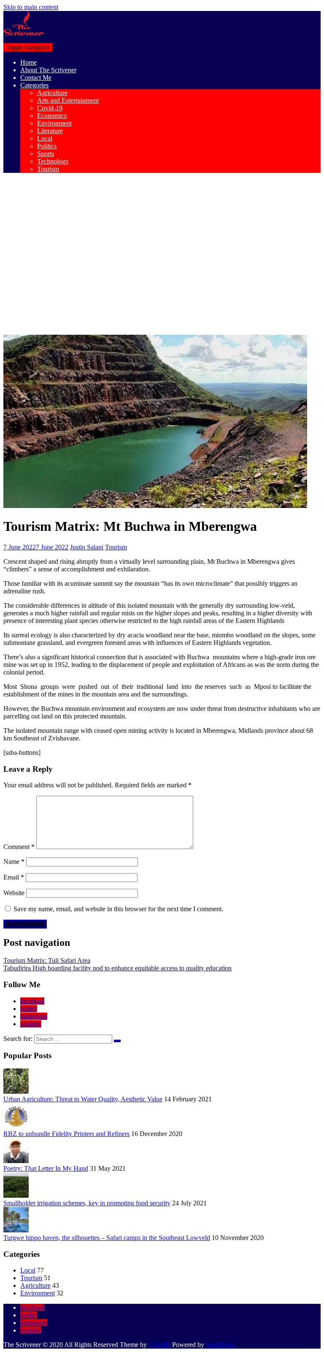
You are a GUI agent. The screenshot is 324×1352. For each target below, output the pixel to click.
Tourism (48, 168)
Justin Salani (86, 547)
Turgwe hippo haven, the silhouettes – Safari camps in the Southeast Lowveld (106, 1237)
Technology (53, 161)
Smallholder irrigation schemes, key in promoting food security (86, 1203)
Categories (34, 85)
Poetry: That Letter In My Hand (45, 1168)
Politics (47, 146)
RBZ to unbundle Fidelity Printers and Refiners (66, 1133)
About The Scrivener (48, 70)
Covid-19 (49, 108)
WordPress (220, 1344)
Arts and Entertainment (68, 100)
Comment (19, 846)
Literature (50, 130)
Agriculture (52, 92)
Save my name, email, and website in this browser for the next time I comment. (118, 908)
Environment (54, 123)
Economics (52, 115)
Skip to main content (30, 7)
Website (13, 892)
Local (44, 138)
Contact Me (35, 77)
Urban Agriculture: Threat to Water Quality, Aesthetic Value (82, 1099)
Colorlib (159, 1344)
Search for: (17, 1038)
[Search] (117, 1041)
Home (28, 62)
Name (13, 861)
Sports (45, 153)
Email (13, 877)
